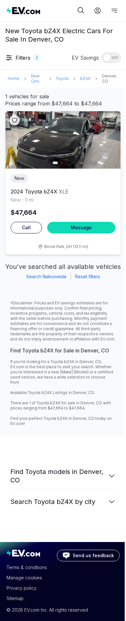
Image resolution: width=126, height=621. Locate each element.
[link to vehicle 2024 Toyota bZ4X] (63, 140)
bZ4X (85, 78)
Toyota (62, 78)
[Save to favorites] (14, 120)
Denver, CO (109, 79)
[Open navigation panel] (114, 10)
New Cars (35, 79)
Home (13, 78)
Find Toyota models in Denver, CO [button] (56, 476)
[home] (41, 10)
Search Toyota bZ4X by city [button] (52, 502)
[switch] (111, 58)
